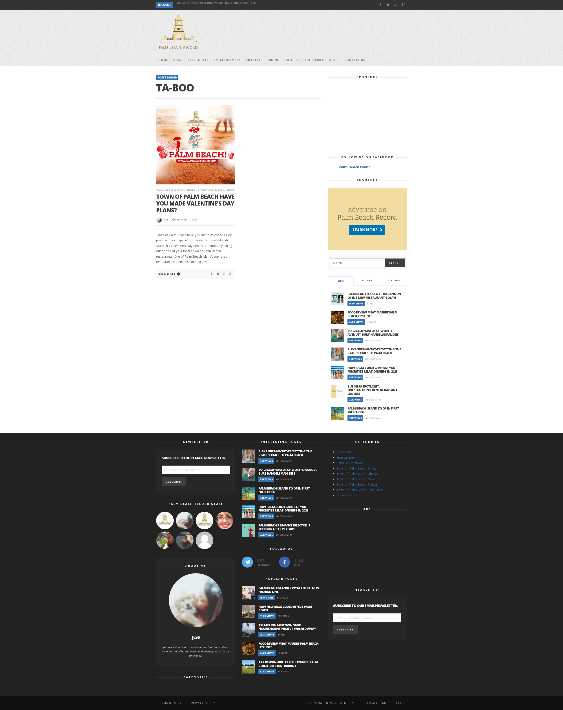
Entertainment (346, 457)
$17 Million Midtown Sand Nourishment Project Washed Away (287, 627)
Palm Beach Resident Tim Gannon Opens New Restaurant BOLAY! (374, 296)
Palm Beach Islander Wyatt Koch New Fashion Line (288, 590)
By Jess (371, 303)
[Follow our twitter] (247, 562)
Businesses (344, 452)
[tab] (341, 281)
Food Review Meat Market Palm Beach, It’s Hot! (372, 314)
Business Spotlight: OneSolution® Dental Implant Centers (372, 390)
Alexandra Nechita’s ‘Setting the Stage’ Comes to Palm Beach (374, 351)
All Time (394, 280)
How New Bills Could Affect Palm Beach (285, 608)
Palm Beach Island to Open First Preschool (204, 5)
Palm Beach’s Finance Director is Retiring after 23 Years (284, 527)
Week (341, 281)
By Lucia (371, 322)
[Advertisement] (327, 32)
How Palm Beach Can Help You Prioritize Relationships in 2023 (372, 369)
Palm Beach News (349, 463)
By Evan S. (283, 597)
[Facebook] (380, 5)
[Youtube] (395, 5)
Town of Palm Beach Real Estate (360, 490)
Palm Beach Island (355, 167)
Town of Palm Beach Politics (357, 484)
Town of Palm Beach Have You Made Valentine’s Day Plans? (195, 203)
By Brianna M (373, 340)
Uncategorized (346, 495)
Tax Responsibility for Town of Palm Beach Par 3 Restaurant (288, 664)
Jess (166, 219)
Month (367, 280)
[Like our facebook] (284, 562)
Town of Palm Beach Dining (175, 190)
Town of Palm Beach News (216, 190)
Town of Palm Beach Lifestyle (357, 474)
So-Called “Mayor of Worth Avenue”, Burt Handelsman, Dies (372, 333)
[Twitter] (388, 5)
